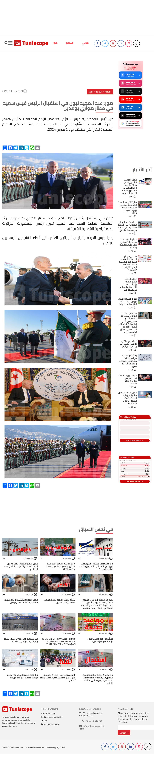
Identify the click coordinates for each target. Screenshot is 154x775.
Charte (44, 720)
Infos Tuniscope (48, 713)
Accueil (108, 92)
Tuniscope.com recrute (51, 717)
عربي (85, 42)
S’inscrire (124, 732)
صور (55, 42)
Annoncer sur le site (50, 724)
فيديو (70, 42)
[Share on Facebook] (79, 558)
